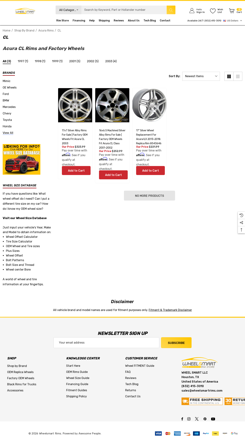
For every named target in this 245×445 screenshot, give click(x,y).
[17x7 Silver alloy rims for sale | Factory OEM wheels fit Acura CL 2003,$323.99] (75, 105)
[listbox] (201, 76)
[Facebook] (182, 418)
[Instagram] (189, 418)
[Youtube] (213, 418)
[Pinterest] (205, 418)
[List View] (237, 76)
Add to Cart (76, 170)
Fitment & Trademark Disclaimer (170, 310)
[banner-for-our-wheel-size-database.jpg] (21, 159)
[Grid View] (228, 76)
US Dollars (232, 20)
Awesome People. (90, 433)
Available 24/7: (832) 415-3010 (204, 20)
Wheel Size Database (31, 218)
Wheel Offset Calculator (22, 237)
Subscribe (176, 343)
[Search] (170, 9)
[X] (197, 418)
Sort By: (174, 76)
